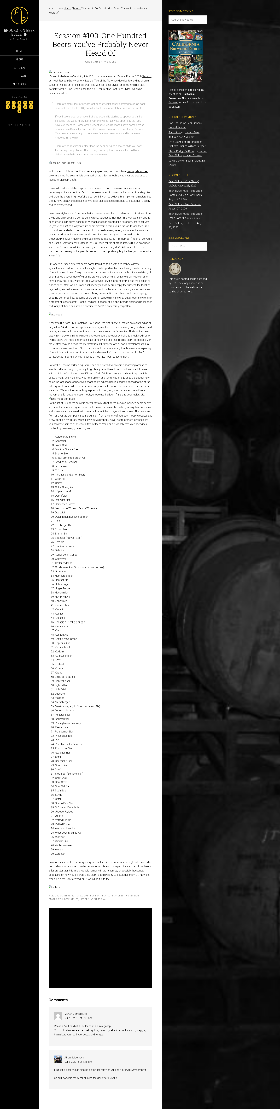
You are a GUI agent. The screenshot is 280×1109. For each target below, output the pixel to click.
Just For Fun (91, 895)
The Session (132, 895)
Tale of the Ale (102, 80)
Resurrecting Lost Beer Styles (113, 89)
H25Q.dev (177, 283)
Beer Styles (71, 899)
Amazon (173, 102)
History (84, 899)
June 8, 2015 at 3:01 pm (78, 1018)
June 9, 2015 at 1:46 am (78, 1061)
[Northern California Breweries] (186, 81)
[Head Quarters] (175, 274)
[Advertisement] (100, 947)
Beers (67, 895)
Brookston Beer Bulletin (19, 32)
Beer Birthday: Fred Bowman (185, 204)
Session (146, 76)
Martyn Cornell (72, 1013)
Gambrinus (175, 132)
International (98, 899)
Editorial (77, 895)
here (189, 291)
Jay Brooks (175, 160)
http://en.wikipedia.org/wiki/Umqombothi (124, 1069)
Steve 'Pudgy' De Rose (181, 151)
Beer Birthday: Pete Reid (182, 223)
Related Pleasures (112, 895)
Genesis (26, 125)
